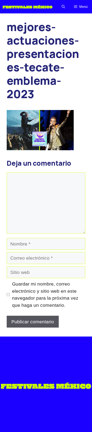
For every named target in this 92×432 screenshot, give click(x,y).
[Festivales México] (27, 6)
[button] (63, 6)
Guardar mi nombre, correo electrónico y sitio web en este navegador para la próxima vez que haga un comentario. (45, 294)
